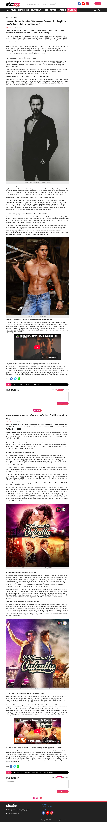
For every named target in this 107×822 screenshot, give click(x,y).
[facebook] (79, 3)
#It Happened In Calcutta (31, 772)
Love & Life (62, 10)
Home (7, 17)
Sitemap (44, 809)
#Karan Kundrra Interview (47, 772)
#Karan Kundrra (18, 772)
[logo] (13, 3)
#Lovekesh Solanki (19, 385)
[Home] (8, 10)
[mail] (91, 3)
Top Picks (53, 10)
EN (96, 4)
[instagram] (87, 3)
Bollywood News (23, 10)
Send (62, 403)
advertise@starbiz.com (13, 813)
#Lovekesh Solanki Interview (49, 385)
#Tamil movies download (48, 4)
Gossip (46, 10)
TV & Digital (72, 10)
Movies (13, 10)
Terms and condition (47, 807)
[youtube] (83, 3)
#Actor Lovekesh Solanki (32, 385)
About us (44, 804)
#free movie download (33, 4)
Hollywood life (36, 10)
